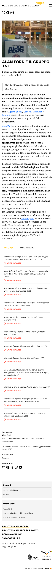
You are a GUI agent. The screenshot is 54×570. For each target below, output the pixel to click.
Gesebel (27, 111)
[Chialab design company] (38, 566)
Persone (6, 494)
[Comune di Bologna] (33, 557)
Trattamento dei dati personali (14, 517)
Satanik (6, 114)
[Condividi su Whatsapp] (16, 467)
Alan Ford (7, 125)
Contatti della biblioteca (11, 490)
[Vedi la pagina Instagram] (12, 12)
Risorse (9, 247)
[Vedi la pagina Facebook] (7, 12)
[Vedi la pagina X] (3, 12)
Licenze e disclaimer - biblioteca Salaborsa (18, 513)
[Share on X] (12, 467)
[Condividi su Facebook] (7, 467)
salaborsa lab (11, 538)
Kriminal (37, 111)
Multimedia (27, 247)
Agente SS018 (15, 111)
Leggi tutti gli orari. (10, 546)
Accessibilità (7, 509)
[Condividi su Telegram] (20, 467)
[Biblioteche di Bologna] (46, 555)
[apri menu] (50, 5)
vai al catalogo (14, 263)
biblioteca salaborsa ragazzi (20, 530)
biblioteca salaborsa (15, 526)
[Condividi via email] (3, 467)
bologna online (12, 534)
